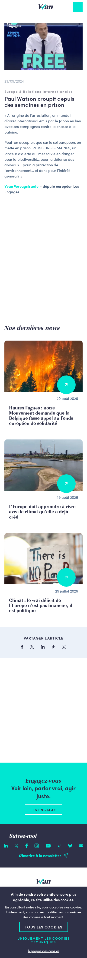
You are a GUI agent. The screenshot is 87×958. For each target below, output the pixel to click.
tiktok (53, 647)
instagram (64, 647)
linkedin (43, 647)
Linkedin (6, 845)
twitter (32, 647)
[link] (21, 186)
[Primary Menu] (78, 7)
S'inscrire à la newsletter (40, 855)
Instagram (37, 846)
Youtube (48, 845)
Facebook (26, 846)
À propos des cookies (43, 950)
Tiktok (59, 845)
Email (81, 846)
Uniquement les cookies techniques (43, 940)
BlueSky (70, 845)
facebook (22, 647)
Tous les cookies (43, 926)
